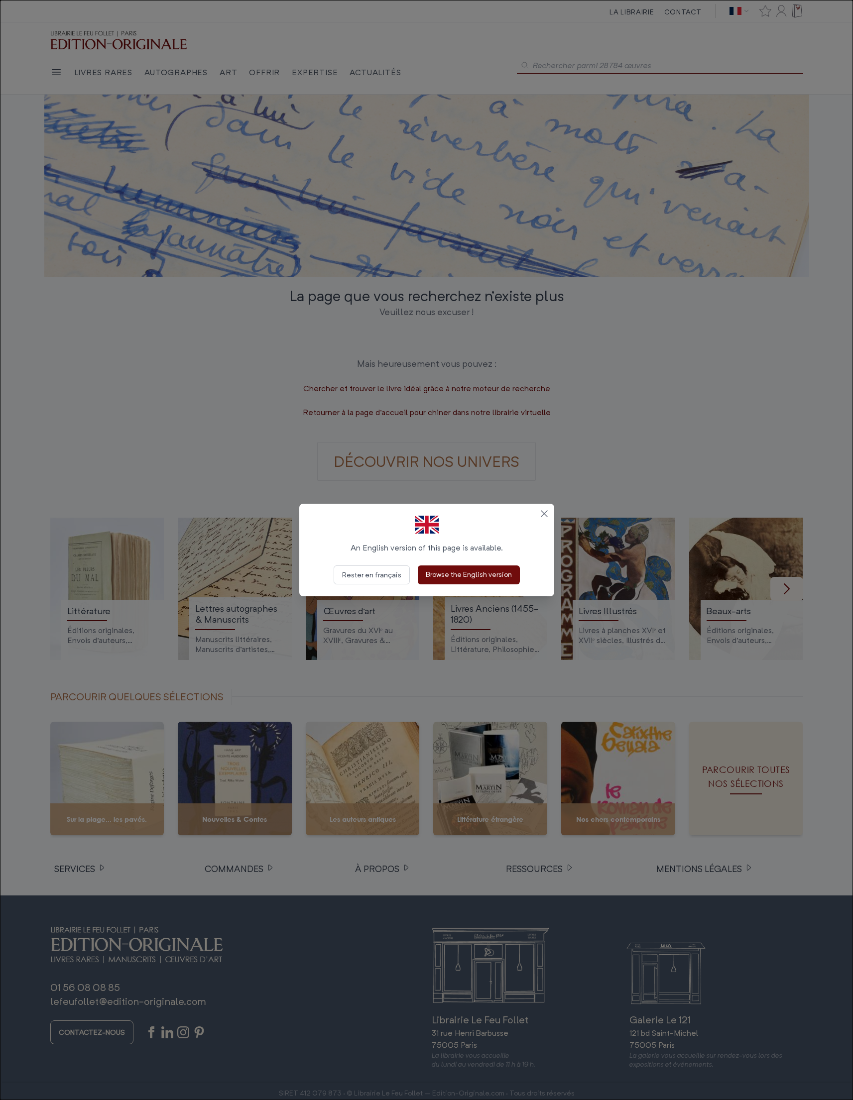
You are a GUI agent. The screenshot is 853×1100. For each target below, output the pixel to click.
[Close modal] (544, 514)
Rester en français (371, 574)
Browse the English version (469, 574)
